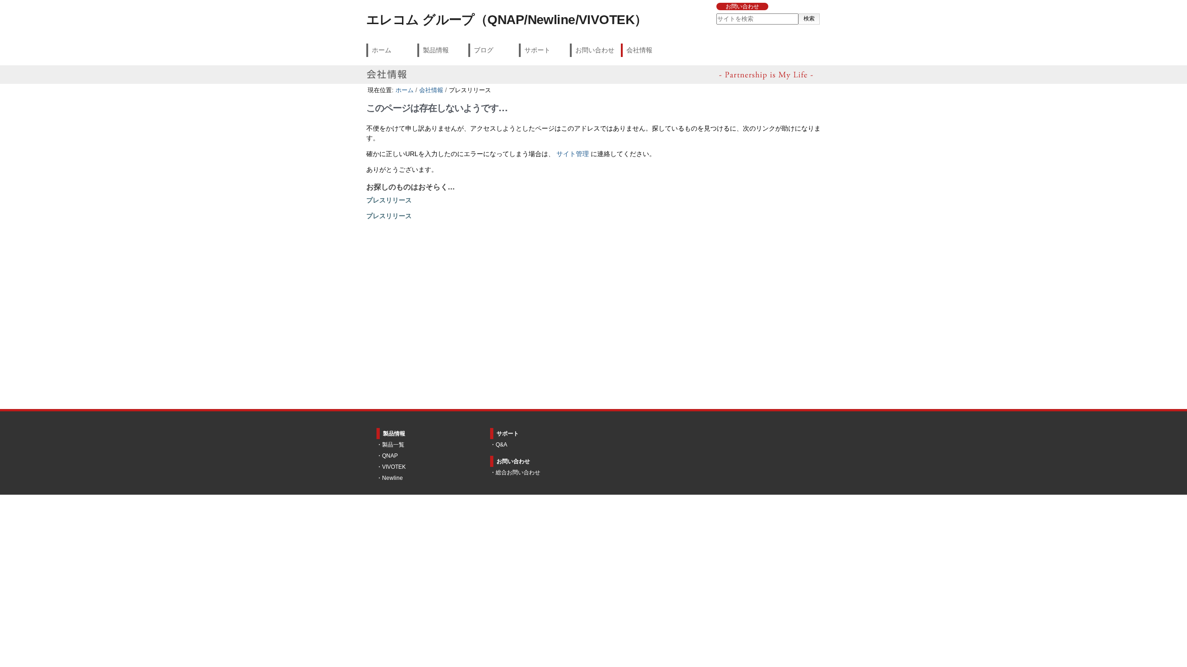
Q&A (501, 444)
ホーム (381, 50)
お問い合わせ (742, 6)
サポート (537, 50)
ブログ (483, 50)
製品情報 (436, 50)
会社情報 (639, 50)
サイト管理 (572, 154)
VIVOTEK (394, 467)
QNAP (390, 456)
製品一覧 (393, 444)
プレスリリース (389, 200)
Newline (392, 478)
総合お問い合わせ (518, 472)
